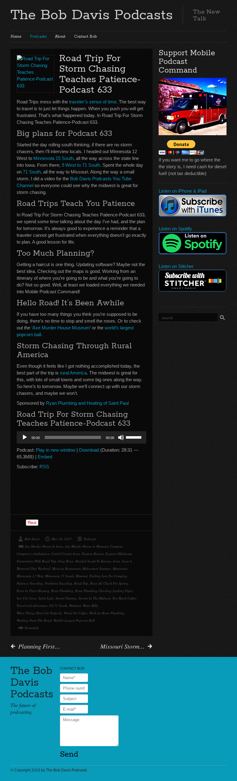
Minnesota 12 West (30, 576)
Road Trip (81, 583)
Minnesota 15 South (53, 158)
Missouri (82, 576)
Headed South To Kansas (93, 561)
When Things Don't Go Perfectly (39, 613)
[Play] (25, 437)
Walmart (75, 605)
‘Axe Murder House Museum (60, 327)
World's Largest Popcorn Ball (74, 620)
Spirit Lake (46, 598)
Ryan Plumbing (62, 590)
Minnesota (120, 568)
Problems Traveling (58, 583)
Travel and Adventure (32, 605)
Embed (45, 456)
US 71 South (58, 605)
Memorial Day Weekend (33, 568)
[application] (81, 437)
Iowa (116, 561)
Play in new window (55, 450)
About (60, 36)
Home (15, 36)
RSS (44, 466)
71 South (31, 171)
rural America (73, 372)
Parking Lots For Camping (108, 576)
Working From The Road (34, 620)
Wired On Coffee (75, 613)
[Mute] (121, 437)
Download (89, 450)
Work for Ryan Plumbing (106, 613)
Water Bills (90, 605)
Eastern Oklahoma (119, 553)
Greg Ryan (65, 561)
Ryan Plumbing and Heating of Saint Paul (87, 403)
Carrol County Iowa (66, 553)
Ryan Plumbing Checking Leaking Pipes (104, 590)
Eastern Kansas (93, 553)
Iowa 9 (127, 561)
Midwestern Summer (96, 568)
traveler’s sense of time (92, 101)
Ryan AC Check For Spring (109, 583)
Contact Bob (85, 36)
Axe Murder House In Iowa (44, 546)
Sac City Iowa (26, 598)
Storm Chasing (66, 598)
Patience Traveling (30, 583)
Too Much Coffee (124, 598)
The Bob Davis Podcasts (91, 15)
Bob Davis (32, 539)
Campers (116, 546)
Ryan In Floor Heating (33, 590)
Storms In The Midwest (94, 598)
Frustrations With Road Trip (36, 561)
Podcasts (38, 36)
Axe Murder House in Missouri (86, 546)
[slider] (134, 436)
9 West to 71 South (81, 165)
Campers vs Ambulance (33, 553)
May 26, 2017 (62, 539)
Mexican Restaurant (66, 568)
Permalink (32, 627)
